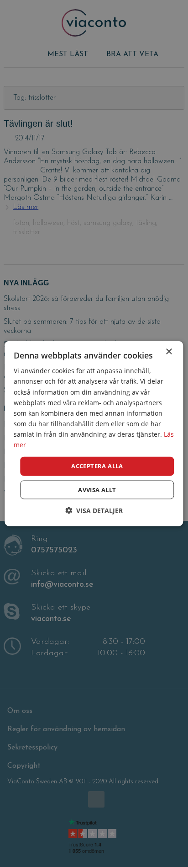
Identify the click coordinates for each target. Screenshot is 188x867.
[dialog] (94, 433)
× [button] (168, 351)
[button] (94, 510)
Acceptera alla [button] (97, 466)
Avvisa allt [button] (97, 489)
